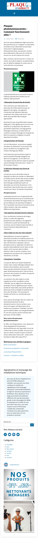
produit (9, 451)
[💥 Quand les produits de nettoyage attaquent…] (19, 484)
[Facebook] (13, 434)
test (8, 455)
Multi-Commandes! (10, 345)
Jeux (8, 447)
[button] (14, 13)
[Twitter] (18, 434)
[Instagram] (5, 434)
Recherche (7, 422)
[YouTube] (9, 434)
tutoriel (9, 457)
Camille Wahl (10, 38)
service (9, 453)
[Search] (32, 424)
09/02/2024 (20, 38)
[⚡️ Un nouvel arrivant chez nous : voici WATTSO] (19, 516)
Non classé (10, 449)
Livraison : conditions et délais (14, 355)
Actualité (9, 445)
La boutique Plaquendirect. (13, 352)
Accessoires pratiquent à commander (16, 348)
